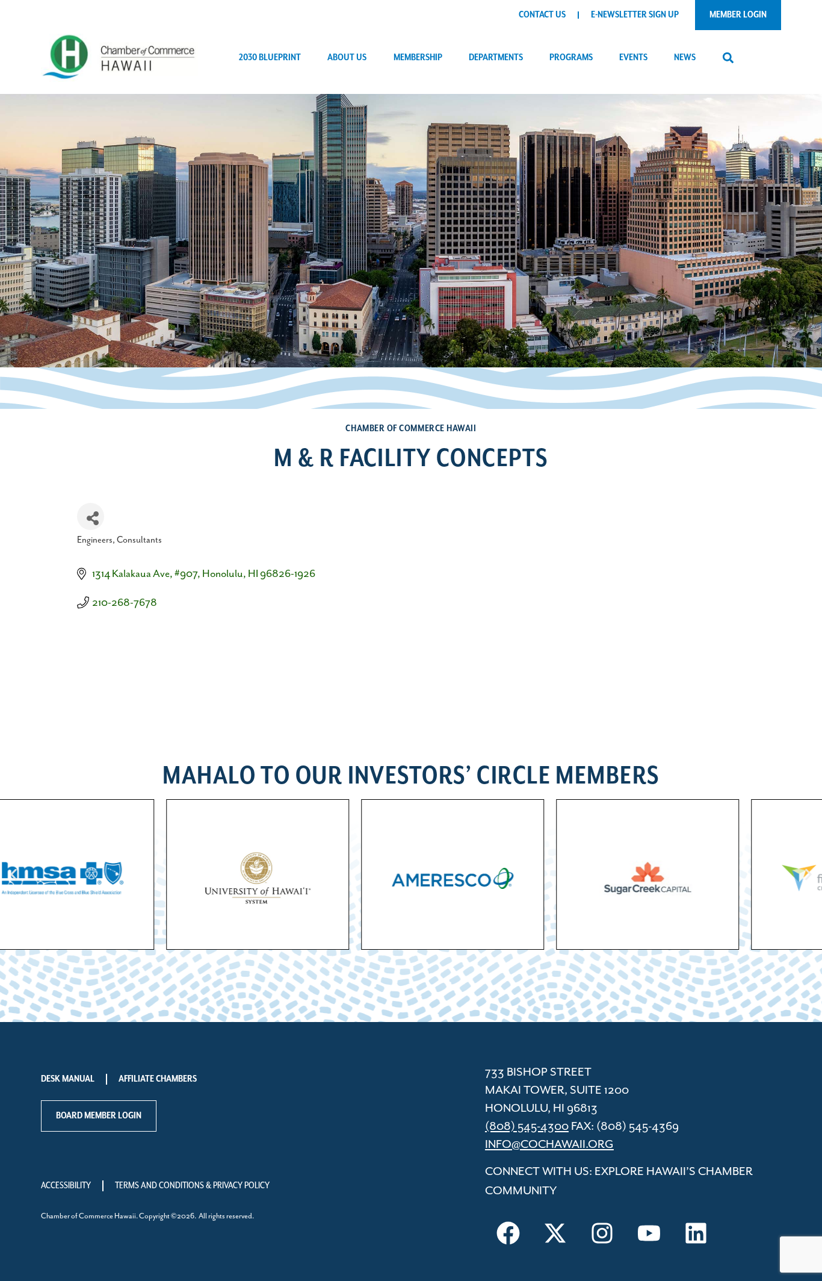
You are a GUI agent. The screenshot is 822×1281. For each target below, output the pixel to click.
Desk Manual (67, 1079)
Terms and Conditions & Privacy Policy (192, 1185)
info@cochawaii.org (549, 1145)
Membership (418, 57)
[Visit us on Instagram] (602, 1232)
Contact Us (542, 15)
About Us (346, 57)
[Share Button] (90, 516)
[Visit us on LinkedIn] (696, 1232)
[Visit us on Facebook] (508, 1232)
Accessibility (66, 1185)
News (685, 57)
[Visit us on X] (555, 1232)
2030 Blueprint (270, 57)
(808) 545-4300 (527, 1126)
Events (633, 57)
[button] (728, 58)
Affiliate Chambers (158, 1079)
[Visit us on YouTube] (649, 1232)
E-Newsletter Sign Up (635, 15)
